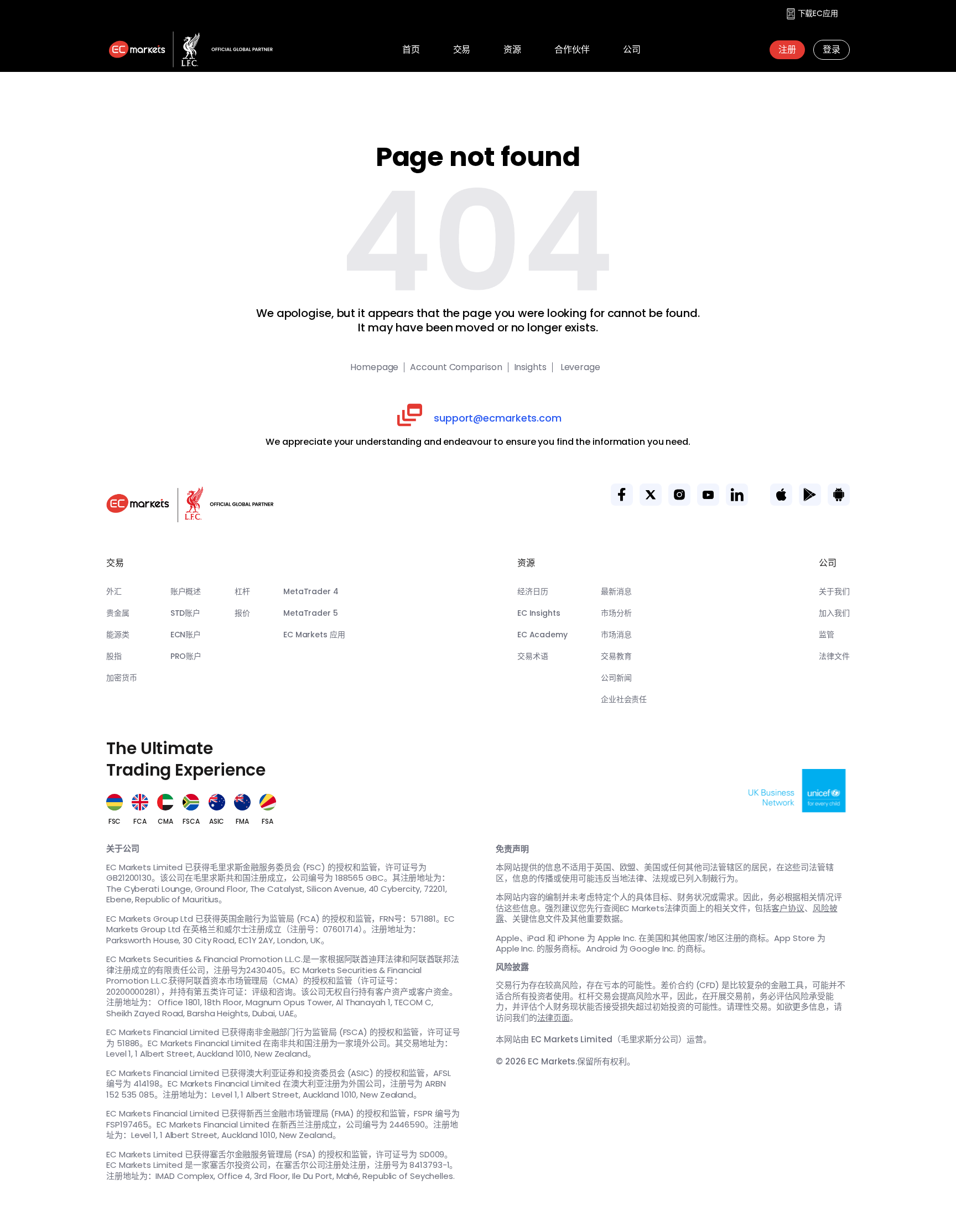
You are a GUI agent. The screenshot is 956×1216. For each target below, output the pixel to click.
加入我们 (834, 613)
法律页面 (553, 1017)
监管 (826, 634)
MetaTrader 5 (310, 613)
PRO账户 (186, 656)
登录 (831, 49)
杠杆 (242, 591)
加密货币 (121, 677)
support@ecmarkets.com (498, 418)
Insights (530, 367)
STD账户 (185, 613)
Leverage (579, 367)
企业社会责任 (624, 699)
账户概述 (185, 591)
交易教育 (616, 656)
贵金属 (117, 613)
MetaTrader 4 (311, 591)
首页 (411, 49)
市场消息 (616, 634)
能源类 (117, 634)
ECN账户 (185, 634)
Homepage (374, 367)
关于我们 (834, 591)
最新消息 (616, 591)
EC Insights (538, 613)
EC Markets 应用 (314, 634)
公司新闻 (616, 677)
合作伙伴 (572, 49)
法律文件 (834, 656)
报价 (242, 613)
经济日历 (532, 591)
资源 (512, 49)
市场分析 (616, 613)
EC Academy (542, 634)
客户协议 (787, 908)
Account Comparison (456, 367)
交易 (462, 49)
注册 (787, 49)
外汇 (114, 591)
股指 (114, 656)
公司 (632, 49)
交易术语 (532, 656)
